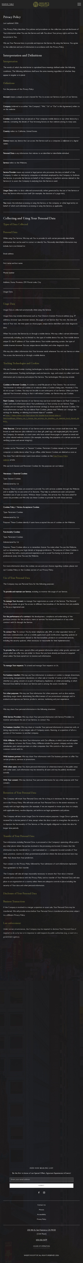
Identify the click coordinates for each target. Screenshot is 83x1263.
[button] (79, 4)
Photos (41, 1210)
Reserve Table (8, 4)
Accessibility (41, 1215)
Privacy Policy (41, 1219)
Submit (41, 1185)
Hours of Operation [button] (41, 1246)
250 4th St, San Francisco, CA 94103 (41, 1230)
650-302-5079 (41, 1240)
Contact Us (41, 1205)
